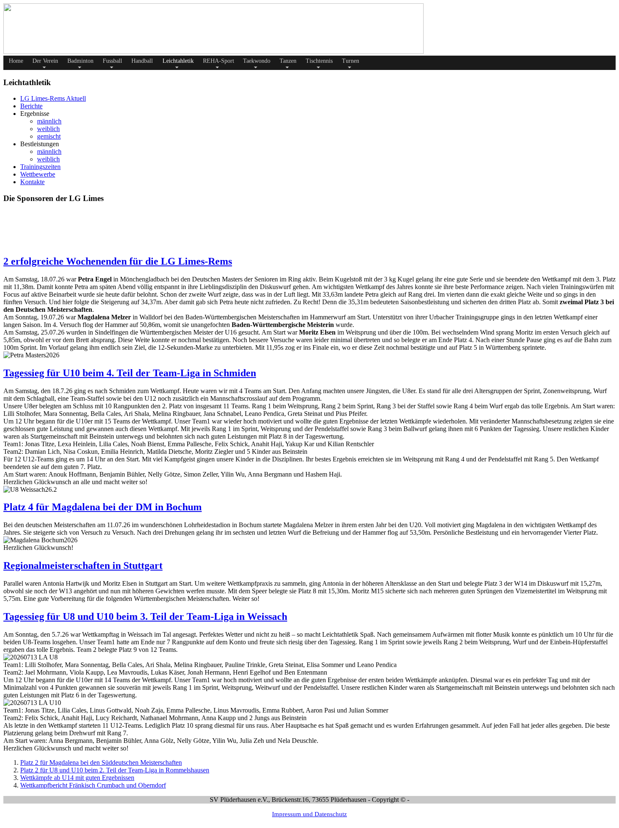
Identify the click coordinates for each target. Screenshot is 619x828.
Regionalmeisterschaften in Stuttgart (83, 565)
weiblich (48, 128)
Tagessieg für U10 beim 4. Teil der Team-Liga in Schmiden (129, 372)
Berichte (31, 106)
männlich (49, 121)
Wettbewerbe (37, 174)
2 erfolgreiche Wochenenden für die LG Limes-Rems (117, 261)
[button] (44, 63)
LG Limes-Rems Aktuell (53, 98)
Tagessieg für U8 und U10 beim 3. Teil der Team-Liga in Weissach (145, 616)
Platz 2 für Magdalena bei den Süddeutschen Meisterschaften (101, 762)
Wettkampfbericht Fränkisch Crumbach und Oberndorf (93, 785)
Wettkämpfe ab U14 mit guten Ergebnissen (77, 777)
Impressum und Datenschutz (309, 813)
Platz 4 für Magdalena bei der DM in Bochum (102, 506)
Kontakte (32, 181)
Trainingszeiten (40, 166)
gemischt (49, 136)
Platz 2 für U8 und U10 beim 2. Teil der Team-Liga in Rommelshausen (114, 770)
